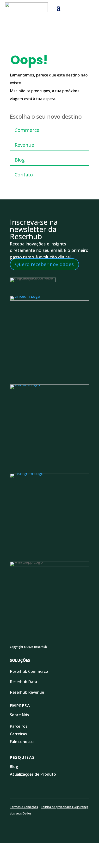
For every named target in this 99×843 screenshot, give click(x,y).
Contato (24, 174)
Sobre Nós (19, 714)
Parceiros (18, 726)
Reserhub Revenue (27, 692)
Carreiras (18, 734)
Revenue (24, 145)
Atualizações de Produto (33, 774)
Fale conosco (22, 741)
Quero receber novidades (44, 264)
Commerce (27, 130)
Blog (20, 160)
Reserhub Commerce (29, 671)
